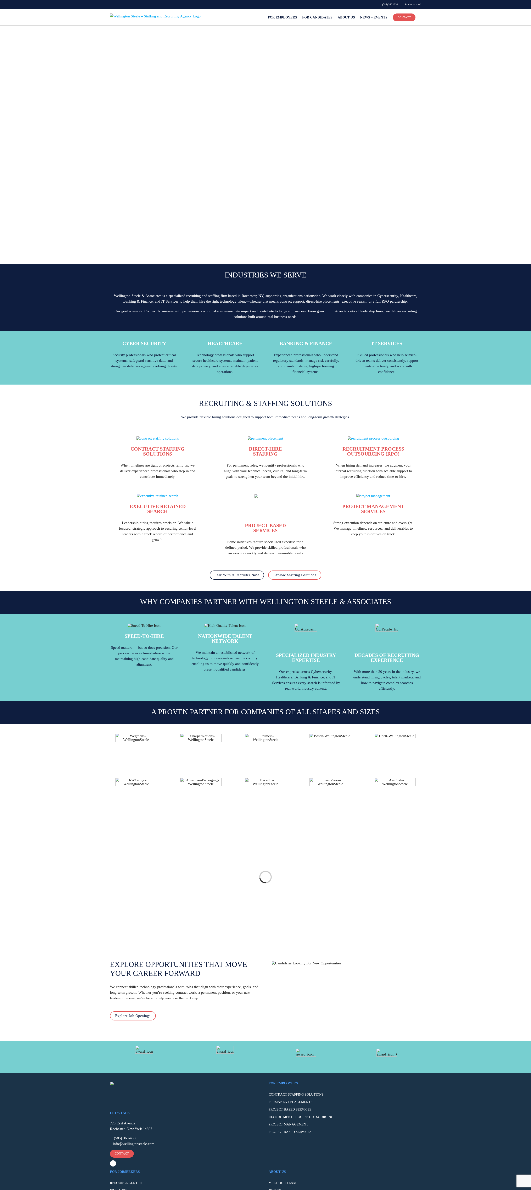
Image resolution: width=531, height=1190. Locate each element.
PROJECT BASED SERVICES (265, 528)
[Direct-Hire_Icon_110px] (265, 438)
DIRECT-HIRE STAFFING (265, 451)
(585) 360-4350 (390, 4)
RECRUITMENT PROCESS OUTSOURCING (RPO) (373, 451)
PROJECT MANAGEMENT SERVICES (373, 509)
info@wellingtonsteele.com (133, 1144)
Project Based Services (290, 1109)
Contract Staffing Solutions (296, 1094)
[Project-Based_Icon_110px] (265, 496)
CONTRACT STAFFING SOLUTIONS (157, 451)
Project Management (288, 1124)
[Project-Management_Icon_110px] (373, 496)
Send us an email (412, 4)
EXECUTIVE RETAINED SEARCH (158, 509)
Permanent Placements (290, 1102)
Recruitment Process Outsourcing (301, 1117)
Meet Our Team (282, 1183)
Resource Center (126, 1183)
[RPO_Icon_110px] (373, 438)
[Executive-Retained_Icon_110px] (157, 496)
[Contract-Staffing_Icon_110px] (157, 438)
